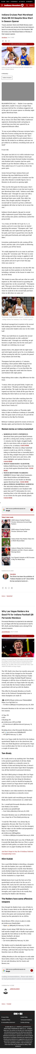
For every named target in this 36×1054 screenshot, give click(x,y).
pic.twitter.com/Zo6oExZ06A (11, 923)
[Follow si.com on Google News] (31, 509)
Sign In (31, 5)
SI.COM (3, 1)
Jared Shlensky (6, 632)
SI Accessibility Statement (8, 1022)
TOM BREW (13, 574)
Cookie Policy (24, 1017)
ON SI (7, 1)
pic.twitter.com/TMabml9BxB (22, 700)
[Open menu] (2, 5)
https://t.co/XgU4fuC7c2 (9, 702)
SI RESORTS (29, 1)
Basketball (9, 596)
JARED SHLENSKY (15, 989)
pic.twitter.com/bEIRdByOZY (16, 732)
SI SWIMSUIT (14, 1)
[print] (12, 588)
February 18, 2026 (23, 940)
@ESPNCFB (8, 700)
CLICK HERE (25, 445)
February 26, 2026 (23, 811)
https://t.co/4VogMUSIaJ (10, 831)
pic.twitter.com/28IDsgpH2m (11, 833)
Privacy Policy (5, 1017)
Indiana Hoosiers (7, 77)
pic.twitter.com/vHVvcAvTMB (11, 722)
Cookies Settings (25, 1022)
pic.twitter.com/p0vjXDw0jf (11, 809)
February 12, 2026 (16, 734)
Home (3, 596)
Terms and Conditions (26, 1020)
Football (9, 1004)
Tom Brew (4, 37)
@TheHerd (23, 815)
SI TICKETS (22, 1)
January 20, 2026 (28, 705)
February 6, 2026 (28, 835)
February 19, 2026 (23, 925)
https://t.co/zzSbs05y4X (9, 938)
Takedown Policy (5, 1020)
